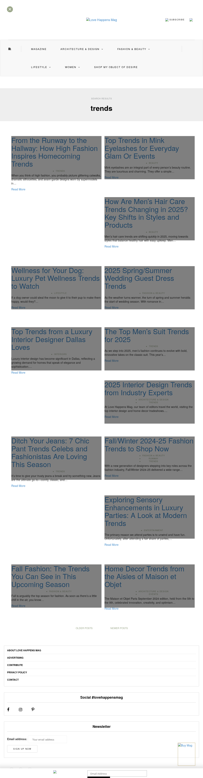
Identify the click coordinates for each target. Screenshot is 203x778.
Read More (18, 189)
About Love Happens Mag (24, 650)
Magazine (39, 49)
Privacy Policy (17, 672)
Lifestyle (39, 67)
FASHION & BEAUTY (131, 49)
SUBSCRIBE (177, 19)
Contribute (15, 665)
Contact (13, 679)
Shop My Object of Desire (116, 67)
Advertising (15, 657)
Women (70, 67)
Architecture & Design (80, 49)
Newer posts (119, 628)
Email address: (17, 739)
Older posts (84, 628)
